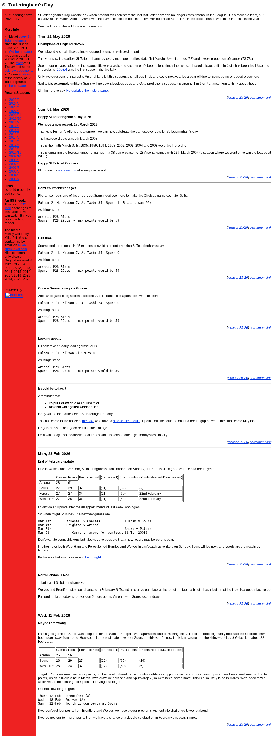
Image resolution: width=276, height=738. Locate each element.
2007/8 (14, 164)
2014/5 (14, 137)
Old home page (20, 52)
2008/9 (14, 160)
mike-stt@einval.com (16, 247)
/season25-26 (238, 97)
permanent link (260, 97)
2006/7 (14, 168)
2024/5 (14, 103)
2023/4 (14, 107)
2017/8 (14, 126)
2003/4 (14, 179)
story (19, 63)
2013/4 (14, 141)
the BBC (88, 421)
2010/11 (15, 152)
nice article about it (126, 421)
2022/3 (14, 111)
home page (17, 86)
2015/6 (14, 134)
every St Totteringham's (17, 38)
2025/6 (14, 100)
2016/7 (14, 130)
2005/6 (14, 171)
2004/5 (14, 175)
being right (93, 557)
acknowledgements (19, 71)
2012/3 (14, 145)
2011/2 (14, 149)
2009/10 (15, 156)
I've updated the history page (87, 90)
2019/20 (15, 118)
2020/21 (15, 115)
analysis (25, 74)
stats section (67, 170)
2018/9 (14, 122)
